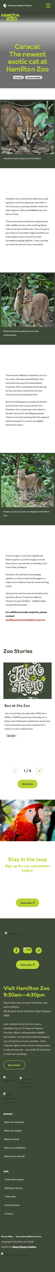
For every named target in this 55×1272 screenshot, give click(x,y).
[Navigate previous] (16, 771)
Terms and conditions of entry (28, 1236)
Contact (9, 1213)
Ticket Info (10, 1196)
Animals (7, 1113)
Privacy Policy (7, 1236)
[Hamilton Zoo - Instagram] (39, 950)
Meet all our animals (15, 1156)
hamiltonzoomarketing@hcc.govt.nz (26, 619)
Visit (5, 1171)
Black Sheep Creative (24, 1246)
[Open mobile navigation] (48, 5)
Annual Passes (12, 1204)
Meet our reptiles (13, 1130)
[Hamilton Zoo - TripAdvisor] (27, 950)
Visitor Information (14, 1179)
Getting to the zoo (14, 1187)
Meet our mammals (14, 1121)
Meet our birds (12, 1139)
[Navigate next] (39, 771)
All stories (27, 783)
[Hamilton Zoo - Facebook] (16, 950)
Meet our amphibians (15, 1147)
